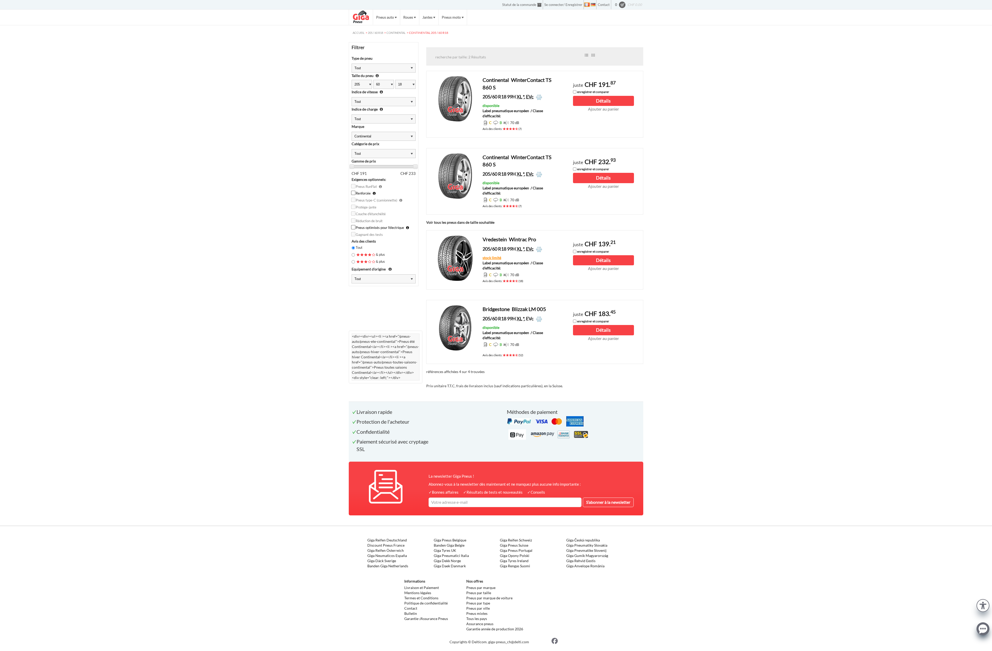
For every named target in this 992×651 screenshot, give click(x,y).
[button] (983, 604)
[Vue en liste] (586, 55)
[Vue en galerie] (593, 55)
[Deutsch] (593, 4)
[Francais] (587, 4)
